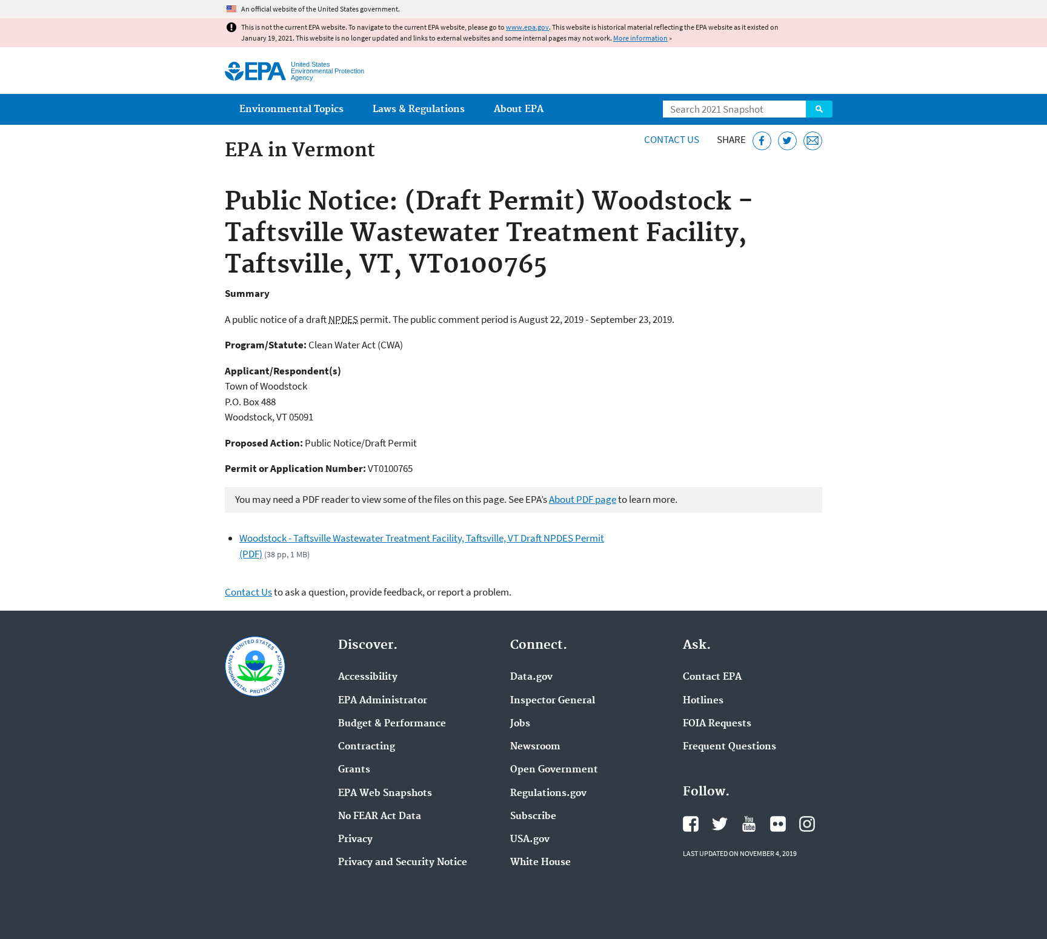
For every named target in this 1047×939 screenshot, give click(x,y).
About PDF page (582, 499)
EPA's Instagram (807, 824)
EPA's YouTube (749, 824)
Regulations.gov (548, 793)
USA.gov (530, 839)
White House (540, 862)
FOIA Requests (717, 723)
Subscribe (533, 816)
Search (819, 109)
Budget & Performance (392, 723)
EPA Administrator (382, 700)
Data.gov (531, 677)
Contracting (366, 747)
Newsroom (535, 747)
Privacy (355, 839)
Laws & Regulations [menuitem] (419, 109)
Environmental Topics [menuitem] (291, 109)
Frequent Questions (729, 747)
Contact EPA (712, 677)
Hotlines (703, 700)
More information (640, 37)
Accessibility (367, 677)
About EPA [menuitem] (518, 109)
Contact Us (671, 139)
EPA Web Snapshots (385, 793)
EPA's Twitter (720, 824)
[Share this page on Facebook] (762, 140)
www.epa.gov (527, 27)
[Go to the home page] (255, 71)
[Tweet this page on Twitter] (787, 140)
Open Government (554, 770)
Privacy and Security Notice (402, 862)
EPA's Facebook (691, 824)
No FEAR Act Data (379, 816)
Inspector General (552, 700)
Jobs (520, 723)
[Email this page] (812, 140)
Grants (354, 770)
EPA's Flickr (778, 824)
